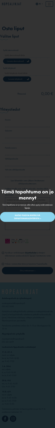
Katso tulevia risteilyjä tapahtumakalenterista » (27, 217)
